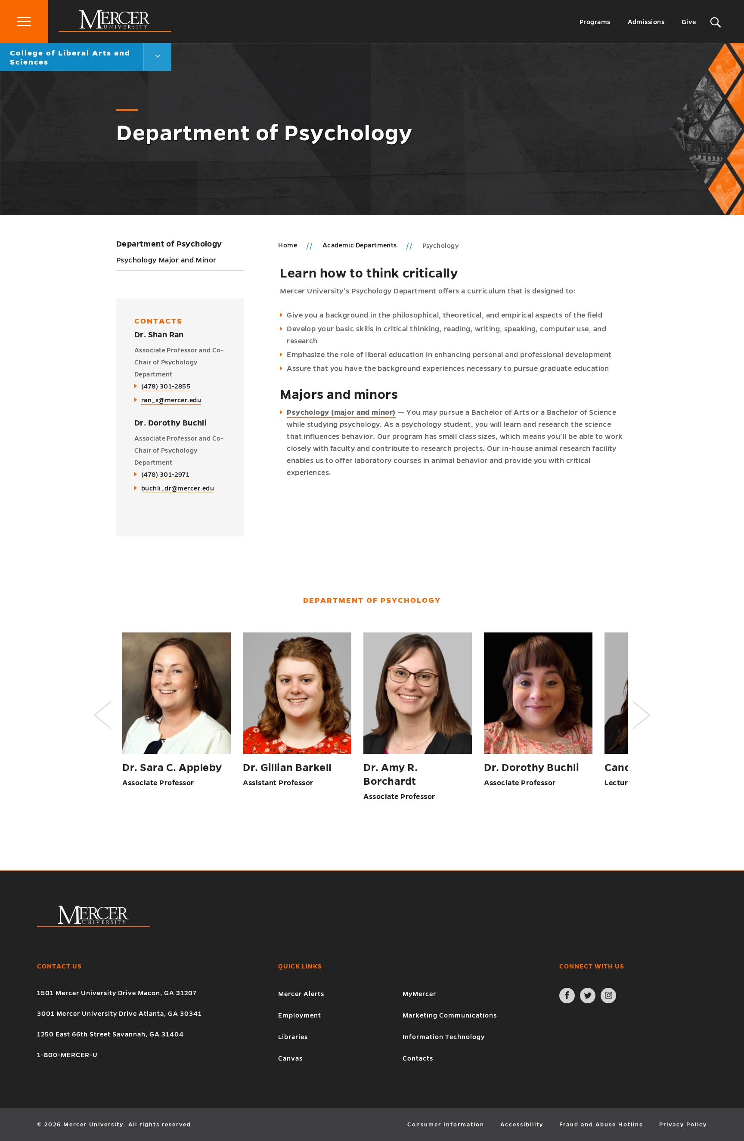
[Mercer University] (115, 30)
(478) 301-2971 (165, 474)
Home (287, 245)
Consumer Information (445, 1125)
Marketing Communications (450, 1015)
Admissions (646, 22)
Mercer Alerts (301, 993)
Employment (299, 1015)
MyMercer (419, 993)
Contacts (418, 1058)
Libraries (293, 1036)
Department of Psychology (169, 244)
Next (641, 715)
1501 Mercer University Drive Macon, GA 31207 (117, 993)
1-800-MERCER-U (67, 1055)
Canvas (290, 1058)
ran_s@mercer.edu (171, 400)
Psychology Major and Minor (166, 260)
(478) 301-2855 (165, 386)
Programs (595, 22)
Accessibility (521, 1125)
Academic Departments (360, 245)
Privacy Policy (683, 1125)
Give (689, 22)
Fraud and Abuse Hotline (601, 1125)
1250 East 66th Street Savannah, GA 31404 (110, 1034)
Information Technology (444, 1036)
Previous (102, 715)
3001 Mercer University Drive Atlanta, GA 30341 (119, 1013)
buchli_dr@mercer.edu (177, 488)
